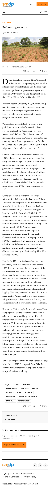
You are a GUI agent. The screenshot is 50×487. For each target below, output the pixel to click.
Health (35, 389)
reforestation (24, 401)
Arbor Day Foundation (28, 397)
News (19, 393)
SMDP (10, 484)
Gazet (35, 484)
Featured (25, 389)
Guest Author (11, 32)
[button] (5, 473)
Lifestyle (10, 393)
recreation (11, 397)
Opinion (28, 393)
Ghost (28, 484)
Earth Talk (27, 384)
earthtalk (10, 401)
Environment (11, 389)
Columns (6, 22)
